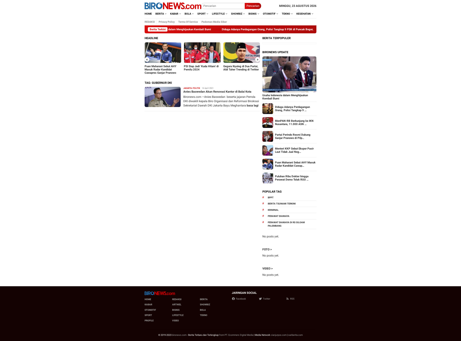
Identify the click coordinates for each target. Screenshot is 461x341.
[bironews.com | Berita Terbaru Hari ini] (173, 5)
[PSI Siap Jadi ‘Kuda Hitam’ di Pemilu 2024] (202, 52)
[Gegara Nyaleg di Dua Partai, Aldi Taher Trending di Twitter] (241, 52)
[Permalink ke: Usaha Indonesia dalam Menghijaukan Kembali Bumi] (289, 74)
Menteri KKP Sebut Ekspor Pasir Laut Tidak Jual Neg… (294, 150)
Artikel (176, 304)
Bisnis (176, 310)
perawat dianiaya (278, 216)
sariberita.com (295, 335)
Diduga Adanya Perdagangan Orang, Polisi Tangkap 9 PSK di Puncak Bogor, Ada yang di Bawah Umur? (270, 29)
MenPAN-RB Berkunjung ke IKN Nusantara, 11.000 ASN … (294, 122)
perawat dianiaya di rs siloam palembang (286, 224)
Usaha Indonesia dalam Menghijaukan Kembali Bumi (285, 97)
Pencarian (253, 6)
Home (148, 299)
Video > (267, 268)
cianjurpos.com (279, 335)
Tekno (203, 315)
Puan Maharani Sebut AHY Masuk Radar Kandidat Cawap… (295, 164)
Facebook (241, 298)
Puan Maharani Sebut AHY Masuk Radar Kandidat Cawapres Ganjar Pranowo (160, 69)
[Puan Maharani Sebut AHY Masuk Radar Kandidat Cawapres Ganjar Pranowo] (163, 52)
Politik (196, 88)
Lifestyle (177, 315)
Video (175, 320)
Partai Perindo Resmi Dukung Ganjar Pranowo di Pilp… (292, 136)
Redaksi (177, 299)
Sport (148, 315)
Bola (203, 310)
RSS (292, 298)
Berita (204, 299)
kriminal (273, 210)
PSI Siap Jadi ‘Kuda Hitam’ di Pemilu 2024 (201, 68)
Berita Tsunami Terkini (282, 203)
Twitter (266, 298)
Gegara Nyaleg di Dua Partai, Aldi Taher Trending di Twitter (241, 68)
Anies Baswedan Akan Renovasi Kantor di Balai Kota (217, 91)
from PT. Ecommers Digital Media (236, 335)
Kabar (148, 304)
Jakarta (187, 88)
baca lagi (252, 105)
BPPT (271, 197)
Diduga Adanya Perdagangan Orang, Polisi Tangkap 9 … (292, 108)
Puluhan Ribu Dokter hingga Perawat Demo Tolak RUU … (291, 178)
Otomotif (150, 310)
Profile (149, 320)
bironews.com (179, 335)
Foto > (267, 249)
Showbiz (205, 304)
